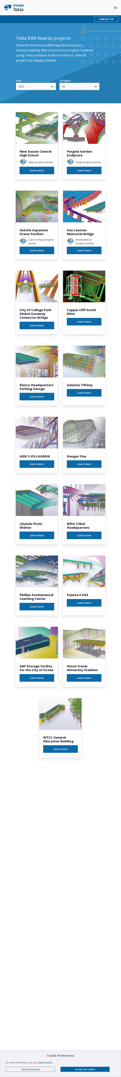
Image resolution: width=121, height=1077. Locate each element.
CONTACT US (106, 19)
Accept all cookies (85, 1069)
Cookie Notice (44, 1062)
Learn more (37, 170)
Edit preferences (30, 1069)
